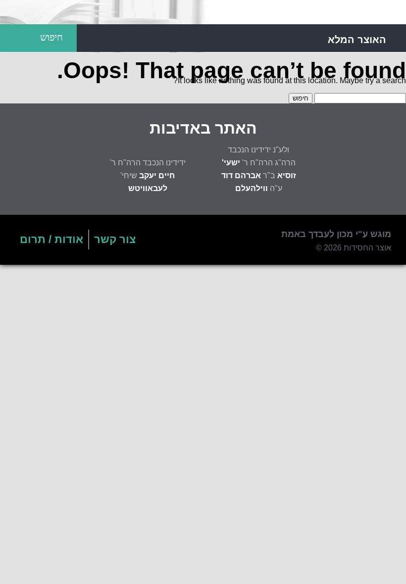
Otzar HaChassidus (203, 12)
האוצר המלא (357, 39)
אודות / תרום (51, 239)
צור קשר (115, 239)
